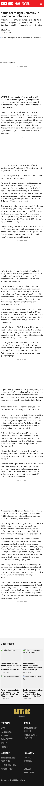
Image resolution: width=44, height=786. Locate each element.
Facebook (27, 769)
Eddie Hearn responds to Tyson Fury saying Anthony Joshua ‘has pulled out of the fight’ (33, 693)
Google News (29, 772)
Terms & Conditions (9, 765)
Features (26, 3)
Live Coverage (6, 732)
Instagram (28, 761)
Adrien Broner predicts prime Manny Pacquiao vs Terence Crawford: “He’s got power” (10, 693)
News (17, 3)
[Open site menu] (41, 4)
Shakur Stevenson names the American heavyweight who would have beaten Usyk (32, 667)
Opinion (4, 743)
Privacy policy (7, 769)
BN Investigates (7, 739)
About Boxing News (8, 757)
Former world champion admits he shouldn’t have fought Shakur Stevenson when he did (11, 667)
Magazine (4, 747)
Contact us (5, 761)
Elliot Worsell (6, 30)
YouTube (27, 757)
